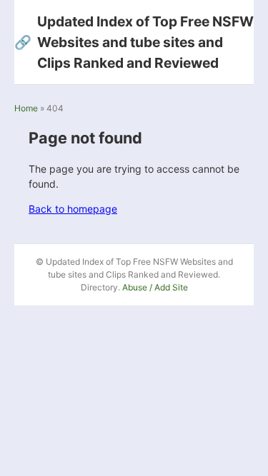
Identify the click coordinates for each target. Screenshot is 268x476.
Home (26, 108)
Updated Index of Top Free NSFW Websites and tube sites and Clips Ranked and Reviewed (134, 42)
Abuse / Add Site (155, 287)
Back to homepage (73, 209)
